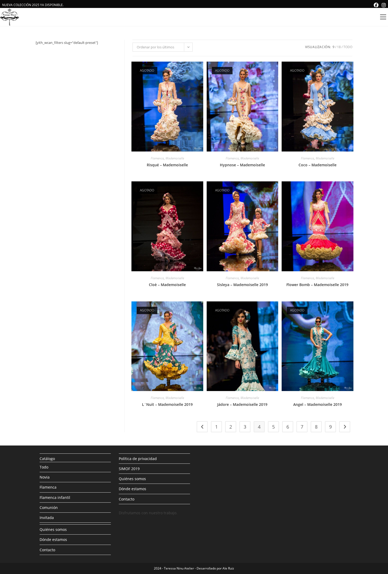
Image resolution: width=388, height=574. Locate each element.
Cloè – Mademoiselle (167, 284)
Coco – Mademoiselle (318, 164)
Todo (347, 47)
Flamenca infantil (55, 497)
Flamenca (157, 158)
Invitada (47, 517)
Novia (45, 477)
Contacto (47, 549)
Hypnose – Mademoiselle (242, 164)
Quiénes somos (53, 529)
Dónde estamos (53, 539)
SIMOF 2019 (129, 468)
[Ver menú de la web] (383, 17)
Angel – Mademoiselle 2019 (317, 404)
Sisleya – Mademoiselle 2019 (242, 284)
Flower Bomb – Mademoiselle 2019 (317, 284)
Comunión (49, 507)
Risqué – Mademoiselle (167, 164)
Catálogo (47, 458)
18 (339, 47)
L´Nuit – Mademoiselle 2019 (167, 404)
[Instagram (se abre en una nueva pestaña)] (383, 5)
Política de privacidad (138, 458)
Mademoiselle (174, 158)
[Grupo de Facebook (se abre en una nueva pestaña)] (376, 5)
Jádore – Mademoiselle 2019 (242, 404)
